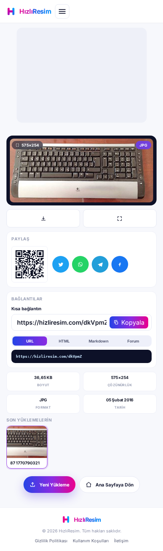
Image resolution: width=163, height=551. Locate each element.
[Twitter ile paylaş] (60, 264)
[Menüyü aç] (62, 11)
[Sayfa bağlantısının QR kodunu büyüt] (29, 264)
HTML (64, 341)
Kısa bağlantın (26, 308)
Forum (133, 341)
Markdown (98, 341)
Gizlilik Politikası (51, 540)
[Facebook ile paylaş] (119, 264)
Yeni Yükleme (54, 485)
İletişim (121, 540)
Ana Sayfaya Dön (114, 485)
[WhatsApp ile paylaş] (80, 264)
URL (30, 341)
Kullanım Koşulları (91, 540)
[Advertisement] (81, 75)
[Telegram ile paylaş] (100, 264)
